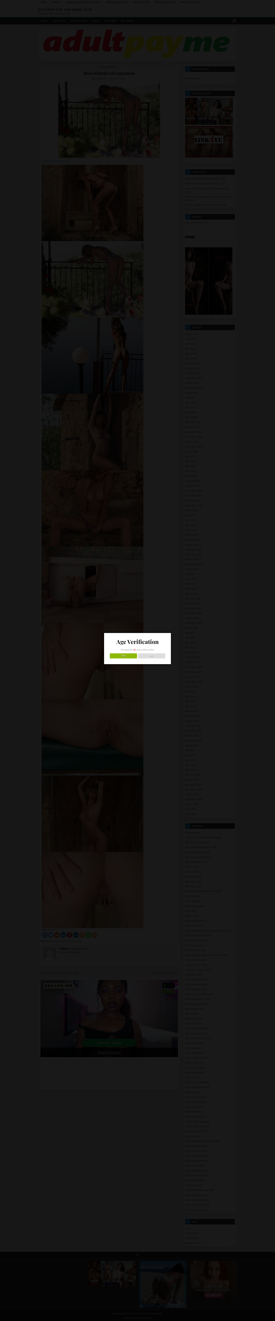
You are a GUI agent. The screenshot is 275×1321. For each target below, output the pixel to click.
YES (123, 656)
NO (151, 656)
